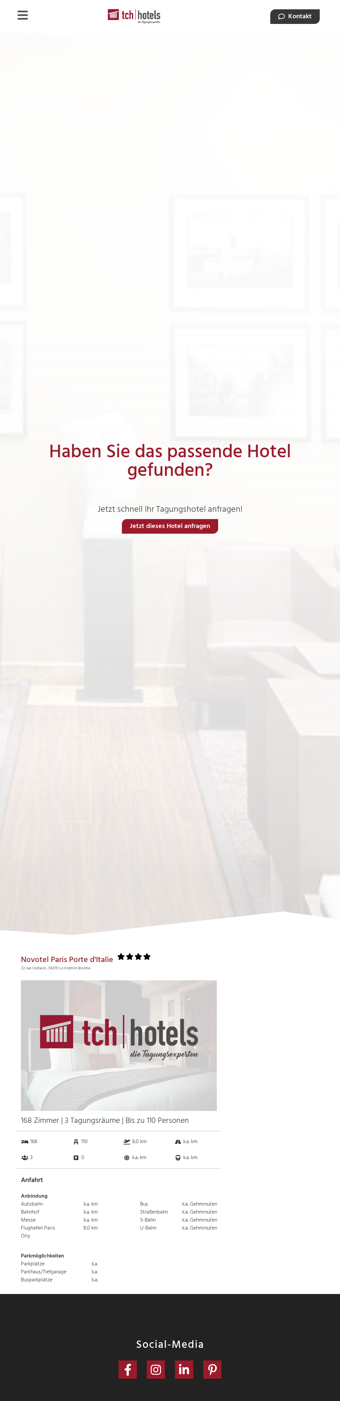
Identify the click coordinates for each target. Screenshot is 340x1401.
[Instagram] (156, 1369)
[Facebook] (128, 1369)
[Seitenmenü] (23, 15)
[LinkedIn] (184, 1369)
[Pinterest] (212, 1369)
